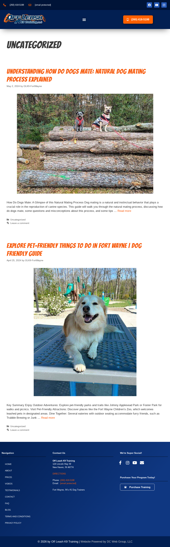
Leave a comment (19, 223)
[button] (84, 19)
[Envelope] (141, 462)
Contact (10, 496)
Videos (8, 483)
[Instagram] (164, 5)
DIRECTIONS (59, 473)
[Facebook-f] (120, 462)
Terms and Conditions (17, 516)
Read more (124, 210)
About (8, 470)
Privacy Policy (13, 522)
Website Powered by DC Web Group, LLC (106, 541)
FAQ (7, 503)
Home (8, 464)
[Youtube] (156, 5)
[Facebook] (149, 5)
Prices (8, 477)
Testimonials (12, 490)
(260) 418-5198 (67, 480)
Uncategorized (18, 219)
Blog (8, 509)
